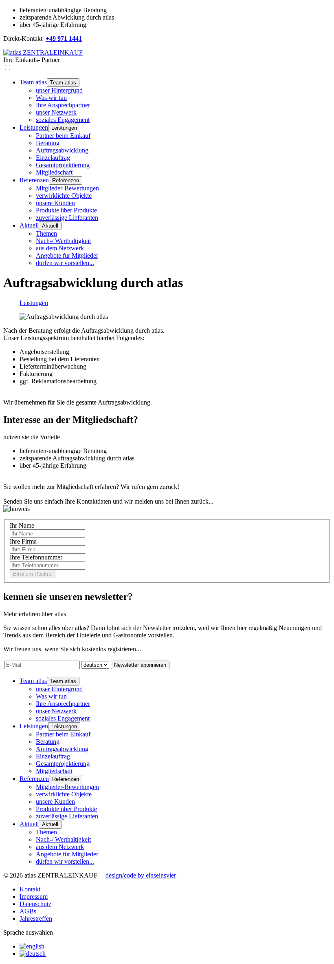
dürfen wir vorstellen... (65, 262)
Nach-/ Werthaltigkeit (63, 240)
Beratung (47, 142)
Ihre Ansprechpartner (63, 105)
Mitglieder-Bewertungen (67, 188)
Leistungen (34, 127)
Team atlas (33, 82)
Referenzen (34, 180)
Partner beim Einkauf (63, 135)
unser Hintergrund (59, 90)
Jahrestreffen (36, 918)
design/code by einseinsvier (140, 875)
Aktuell (29, 225)
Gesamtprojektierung (63, 164)
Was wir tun (51, 97)
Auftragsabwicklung (62, 150)
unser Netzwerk (56, 112)
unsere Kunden (55, 202)
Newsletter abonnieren (140, 665)
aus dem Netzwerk (60, 248)
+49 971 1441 (64, 38)
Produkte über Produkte (66, 210)
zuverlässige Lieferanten (67, 217)
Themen (46, 233)
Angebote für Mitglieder (67, 255)
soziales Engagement (63, 119)
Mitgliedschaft (54, 172)
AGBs (28, 911)
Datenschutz (35, 903)
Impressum (34, 896)
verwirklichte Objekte (64, 195)
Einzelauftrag (53, 157)
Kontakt (30, 889)
